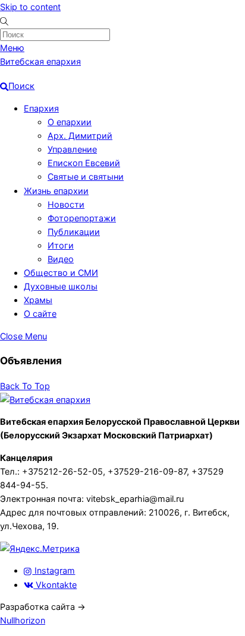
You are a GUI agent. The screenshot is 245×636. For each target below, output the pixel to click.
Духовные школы (61, 286)
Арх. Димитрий (80, 136)
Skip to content (30, 7)
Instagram (53, 570)
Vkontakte (55, 585)
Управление (72, 149)
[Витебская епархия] (45, 400)
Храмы (38, 300)
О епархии (70, 122)
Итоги (61, 245)
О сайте (40, 314)
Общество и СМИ (61, 273)
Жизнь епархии (56, 191)
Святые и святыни (86, 176)
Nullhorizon (22, 620)
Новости (66, 204)
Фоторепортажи (82, 218)
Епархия (41, 108)
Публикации (74, 232)
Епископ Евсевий (84, 163)
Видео (61, 259)
